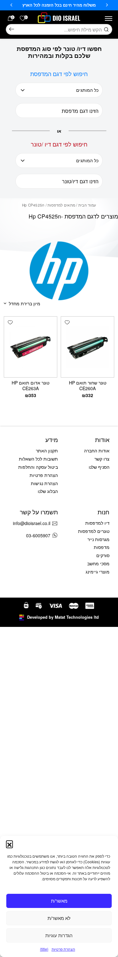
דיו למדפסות (97, 523)
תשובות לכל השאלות (38, 459)
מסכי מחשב (98, 563)
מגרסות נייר (98, 539)
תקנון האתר (47, 450)
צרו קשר (102, 459)
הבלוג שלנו (48, 491)
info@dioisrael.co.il (31, 523)
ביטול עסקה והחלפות (38, 467)
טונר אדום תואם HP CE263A (30, 385)
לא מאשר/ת (59, 918)
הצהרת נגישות (44, 483)
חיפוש (11, 29)
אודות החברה (97, 450)
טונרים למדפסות (94, 531)
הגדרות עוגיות (59, 935)
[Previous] (107, 5)
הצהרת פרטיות (63, 949)
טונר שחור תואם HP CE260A (87, 385)
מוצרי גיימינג (98, 571)
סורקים (103, 555)
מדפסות (102, 547)
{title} (44, 949)
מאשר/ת (59, 900)
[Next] (11, 5)
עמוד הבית (87, 204)
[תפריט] (108, 18)
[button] (9, 844)
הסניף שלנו (99, 467)
